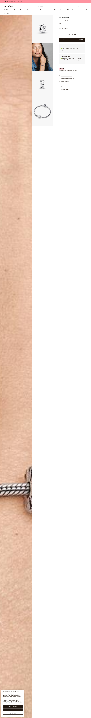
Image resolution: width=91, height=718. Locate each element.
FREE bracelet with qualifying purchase (12, 1)
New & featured (7, 9)
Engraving (49, 9)
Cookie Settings (12, 713)
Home (5, 13)
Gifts (68, 9)
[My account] (83, 6)
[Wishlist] (78, 6)
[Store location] (80, 6)
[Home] (8, 6)
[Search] (38, 6)
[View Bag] (86, 6)
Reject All (12, 709)
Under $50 (9, 13)
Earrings (42, 9)
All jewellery (75, 9)
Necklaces (29, 9)
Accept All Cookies (12, 706)
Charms (15, 9)
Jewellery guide (84, 9)
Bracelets (22, 9)
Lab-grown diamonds (59, 9)
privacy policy (17, 703)
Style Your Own (72, 34)
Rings (36, 9)
